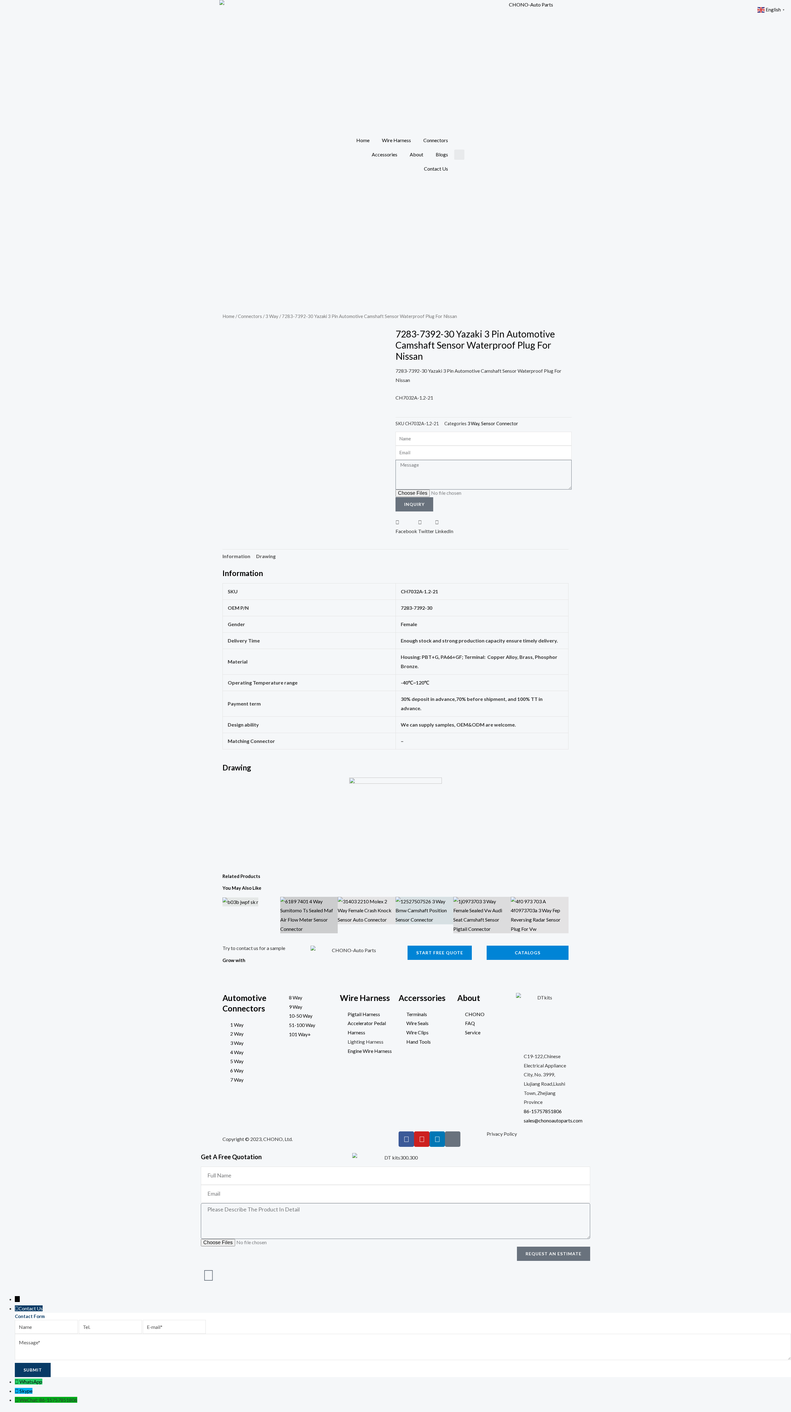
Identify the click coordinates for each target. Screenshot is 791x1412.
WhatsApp (30, 1381)
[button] (459, 155)
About (416, 154)
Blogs (442, 154)
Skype (25, 1391)
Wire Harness (396, 140)
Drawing (266, 556)
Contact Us (436, 169)
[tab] (236, 556)
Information (236, 556)
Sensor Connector (499, 423)
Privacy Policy (502, 1134)
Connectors (435, 140)
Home (363, 140)
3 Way (271, 316)
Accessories (384, 154)
